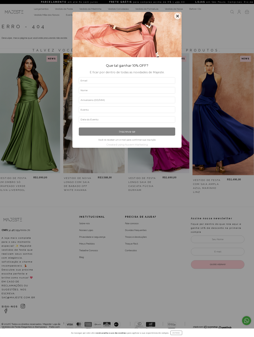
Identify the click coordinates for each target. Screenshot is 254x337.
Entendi (176, 333)
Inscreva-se (127, 131)
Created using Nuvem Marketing (127, 144)
